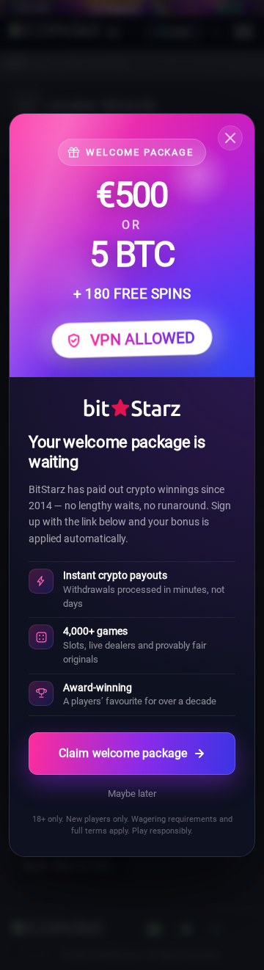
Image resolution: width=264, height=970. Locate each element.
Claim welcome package (123, 753)
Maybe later (132, 793)
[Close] (230, 137)
